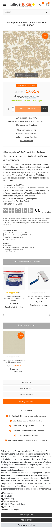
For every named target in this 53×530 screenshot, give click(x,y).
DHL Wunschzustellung (15, 504)
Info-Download (26, 141)
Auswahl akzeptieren (26, 525)
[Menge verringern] (13, 110)
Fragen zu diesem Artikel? (26, 133)
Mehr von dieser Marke (26, 130)
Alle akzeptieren (26, 515)
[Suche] (47, 11)
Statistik (8, 496)
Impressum (5, 486)
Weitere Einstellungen (10, 509)
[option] (13, 287)
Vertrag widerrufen (26, 401)
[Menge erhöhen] (13, 107)
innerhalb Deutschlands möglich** (28, 440)
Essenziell (9, 493)
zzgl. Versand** (30, 98)
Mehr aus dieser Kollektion (26, 137)
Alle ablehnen (26, 520)
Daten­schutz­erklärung (42, 489)
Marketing (9, 499)
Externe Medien (11, 501)
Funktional (9, 507)
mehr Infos (46, 212)
